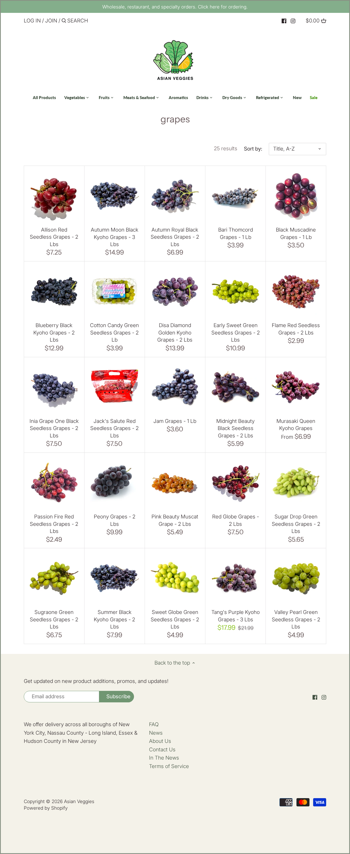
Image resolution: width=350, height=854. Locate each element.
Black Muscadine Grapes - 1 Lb (296, 233)
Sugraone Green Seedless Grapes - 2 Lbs (54, 619)
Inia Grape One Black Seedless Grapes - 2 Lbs (54, 428)
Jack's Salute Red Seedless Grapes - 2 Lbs (114, 428)
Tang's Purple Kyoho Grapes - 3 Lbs (235, 616)
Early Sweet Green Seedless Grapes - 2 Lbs (235, 332)
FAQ (154, 724)
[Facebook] (284, 21)
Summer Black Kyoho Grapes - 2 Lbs (114, 619)
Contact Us (162, 749)
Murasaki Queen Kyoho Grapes (295, 425)
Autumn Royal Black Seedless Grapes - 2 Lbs (175, 237)
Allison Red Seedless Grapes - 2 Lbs (54, 237)
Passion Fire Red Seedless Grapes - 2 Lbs (54, 523)
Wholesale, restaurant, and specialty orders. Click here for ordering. (175, 7)
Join (51, 21)
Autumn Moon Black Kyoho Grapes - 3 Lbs (114, 237)
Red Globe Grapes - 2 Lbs (235, 520)
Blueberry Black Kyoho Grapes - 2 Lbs (54, 332)
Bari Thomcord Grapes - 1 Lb (235, 233)
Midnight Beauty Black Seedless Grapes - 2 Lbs (235, 428)
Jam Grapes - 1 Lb (174, 421)
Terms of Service (169, 766)
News (156, 733)
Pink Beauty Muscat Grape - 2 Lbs (174, 520)
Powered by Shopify (46, 808)
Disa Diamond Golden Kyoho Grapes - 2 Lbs (174, 332)
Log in (32, 21)
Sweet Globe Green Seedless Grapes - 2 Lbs (175, 619)
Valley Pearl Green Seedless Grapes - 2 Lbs (296, 619)
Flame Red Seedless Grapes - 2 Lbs (296, 329)
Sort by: (253, 149)
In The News (164, 758)
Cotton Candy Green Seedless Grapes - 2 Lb (114, 332)
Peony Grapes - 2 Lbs (114, 520)
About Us (160, 741)
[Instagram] (293, 21)
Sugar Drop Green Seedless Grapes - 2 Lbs (296, 523)
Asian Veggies (79, 801)
